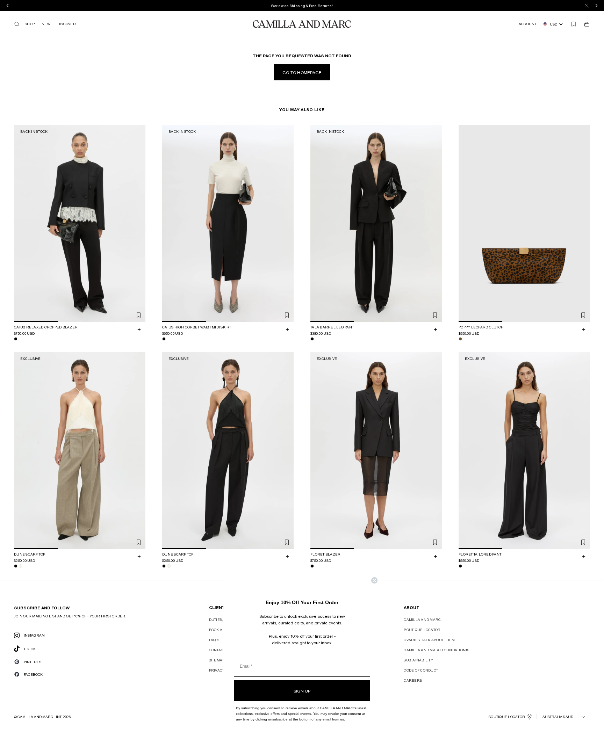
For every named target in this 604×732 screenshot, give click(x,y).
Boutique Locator (422, 630)
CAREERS (413, 680)
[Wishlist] (573, 24)
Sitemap (217, 660)
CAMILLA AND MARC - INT (39, 717)
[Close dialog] (374, 580)
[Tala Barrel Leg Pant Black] (312, 339)
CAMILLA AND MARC (422, 619)
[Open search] (17, 24)
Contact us (220, 650)
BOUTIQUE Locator (506, 717)
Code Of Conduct (421, 670)
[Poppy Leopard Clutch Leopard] (460, 339)
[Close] (587, 5)
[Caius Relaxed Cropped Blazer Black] (15, 339)
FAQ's (214, 640)
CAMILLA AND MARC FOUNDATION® (436, 650)
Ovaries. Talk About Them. (430, 640)
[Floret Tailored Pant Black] (460, 566)
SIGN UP (302, 690)
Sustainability (418, 660)
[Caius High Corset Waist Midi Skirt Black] (164, 339)
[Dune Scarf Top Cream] (20, 566)
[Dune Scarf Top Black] (15, 566)
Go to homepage (302, 72)
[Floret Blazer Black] (312, 566)
